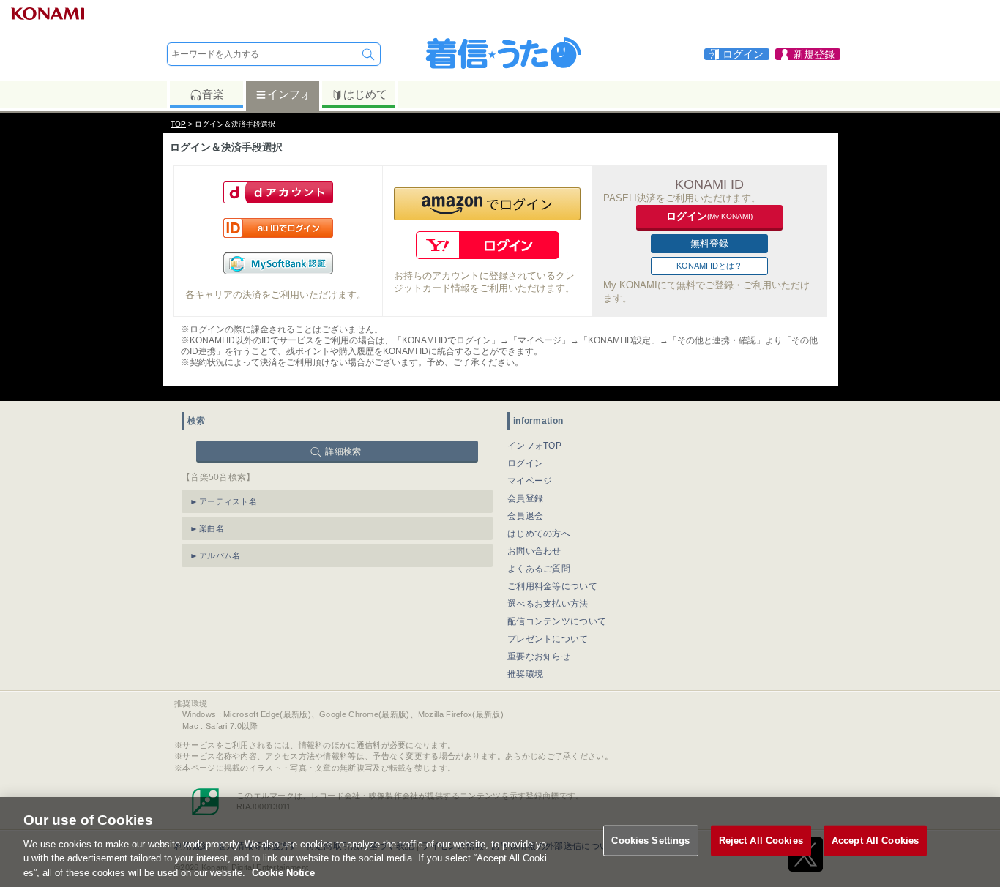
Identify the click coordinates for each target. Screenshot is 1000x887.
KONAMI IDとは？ (709, 265)
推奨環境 (525, 674)
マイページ (530, 481)
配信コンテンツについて (556, 621)
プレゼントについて (548, 639)
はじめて (365, 94)
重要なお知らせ (538, 656)
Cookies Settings (650, 840)
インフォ (289, 94)
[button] (487, 203)
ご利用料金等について (552, 586)
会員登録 (525, 498)
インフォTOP (534, 446)
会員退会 (525, 516)
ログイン (525, 463)
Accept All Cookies (875, 840)
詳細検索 (343, 451)
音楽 (213, 94)
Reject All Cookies (761, 840)
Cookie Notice (283, 872)
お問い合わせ (534, 551)
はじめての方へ (538, 533)
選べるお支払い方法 (548, 604)
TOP (178, 124)
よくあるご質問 (538, 569)
